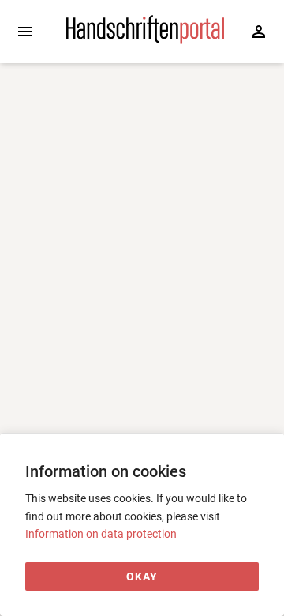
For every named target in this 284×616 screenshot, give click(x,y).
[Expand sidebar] (25, 32)
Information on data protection (101, 534)
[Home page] (145, 40)
